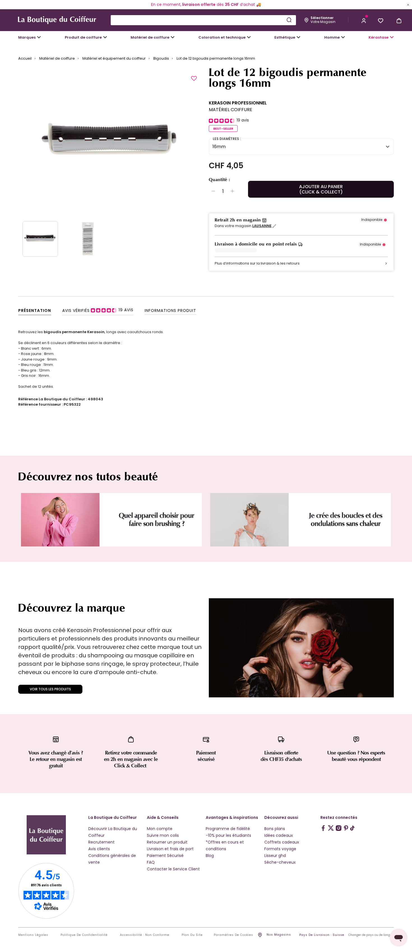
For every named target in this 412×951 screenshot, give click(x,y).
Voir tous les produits (50, 689)
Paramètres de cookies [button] (233, 935)
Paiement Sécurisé (165, 855)
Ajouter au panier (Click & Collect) (321, 189)
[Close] (408, 4)
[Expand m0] (39, 37)
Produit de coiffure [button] (83, 37)
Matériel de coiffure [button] (150, 37)
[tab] (97, 310)
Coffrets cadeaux (281, 842)
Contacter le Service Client (173, 869)
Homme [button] (332, 37)
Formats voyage (280, 849)
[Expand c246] (343, 37)
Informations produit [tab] (170, 310)
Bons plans (274, 828)
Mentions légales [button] (33, 935)
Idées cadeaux (278, 835)
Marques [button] (27, 37)
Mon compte (159, 828)
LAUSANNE (262, 226)
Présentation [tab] (34, 310)
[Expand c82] (298, 37)
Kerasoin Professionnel (238, 103)
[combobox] (203, 20)
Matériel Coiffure (230, 109)
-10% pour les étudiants (228, 835)
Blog (210, 855)
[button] (364, 20)
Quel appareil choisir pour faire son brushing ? (156, 519)
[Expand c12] (249, 37)
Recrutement (101, 842)
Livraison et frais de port (170, 849)
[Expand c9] (173, 37)
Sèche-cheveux (280, 862)
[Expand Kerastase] (392, 37)
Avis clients (99, 849)
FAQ (151, 862)
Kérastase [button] (378, 37)
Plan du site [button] (192, 935)
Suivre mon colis (163, 835)
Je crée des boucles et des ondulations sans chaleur (345, 519)
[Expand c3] (105, 37)
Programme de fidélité (228, 828)
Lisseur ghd (275, 855)
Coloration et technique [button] (222, 37)
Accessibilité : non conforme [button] (144, 935)
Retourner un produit (167, 842)
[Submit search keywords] (289, 20)
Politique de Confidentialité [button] (84, 935)
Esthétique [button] (284, 37)
